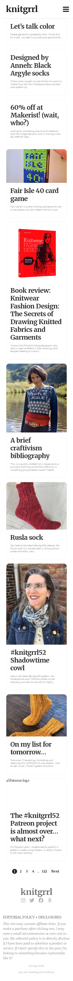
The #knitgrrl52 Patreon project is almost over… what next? (34, 827)
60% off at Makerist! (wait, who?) (34, 115)
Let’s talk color (32, 26)
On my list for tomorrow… (31, 748)
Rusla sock (26, 537)
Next (55, 871)
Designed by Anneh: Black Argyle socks (30, 65)
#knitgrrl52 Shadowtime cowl (29, 660)
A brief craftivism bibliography (29, 448)
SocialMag (33, 972)
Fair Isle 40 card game (34, 195)
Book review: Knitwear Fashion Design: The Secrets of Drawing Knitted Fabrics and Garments (36, 313)
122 (44, 871)
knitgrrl (22, 9)
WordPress (49, 972)
